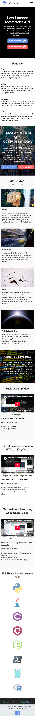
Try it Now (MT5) (26, 167)
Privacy (15, 702)
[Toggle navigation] (31, 3)
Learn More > (17, 378)
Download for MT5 (16, 47)
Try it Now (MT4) (9, 167)
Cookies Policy (21, 708)
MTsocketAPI (14, 3)
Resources (6, 702)
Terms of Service (26, 702)
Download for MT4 (16, 41)
